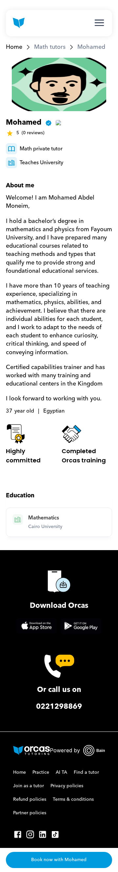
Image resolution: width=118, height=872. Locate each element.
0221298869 (59, 706)
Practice (40, 772)
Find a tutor (86, 772)
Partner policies (29, 813)
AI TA (61, 772)
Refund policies (29, 799)
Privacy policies (66, 786)
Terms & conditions (73, 799)
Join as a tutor (28, 786)
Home (14, 47)
